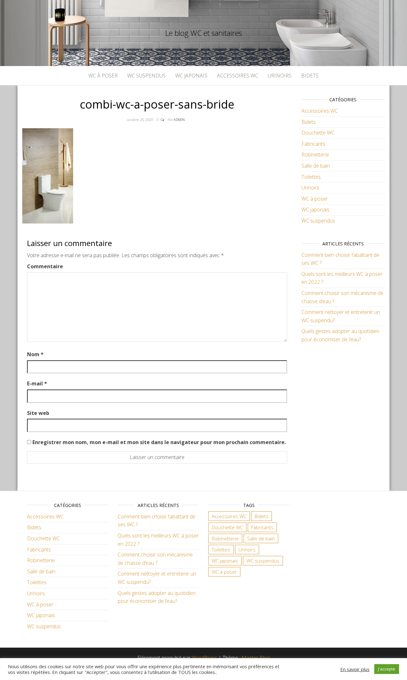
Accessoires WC (237, 75)
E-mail (37, 383)
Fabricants (313, 143)
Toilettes (311, 176)
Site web (38, 413)
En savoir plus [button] (354, 669)
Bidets (310, 75)
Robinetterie (315, 154)
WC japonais (191, 75)
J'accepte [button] (386, 669)
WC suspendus (146, 75)
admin (179, 119)
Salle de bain (315, 165)
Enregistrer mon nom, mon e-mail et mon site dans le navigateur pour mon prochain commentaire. (159, 442)
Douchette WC (318, 132)
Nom (35, 354)
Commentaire (45, 266)
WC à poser (103, 75)
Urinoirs (280, 75)
